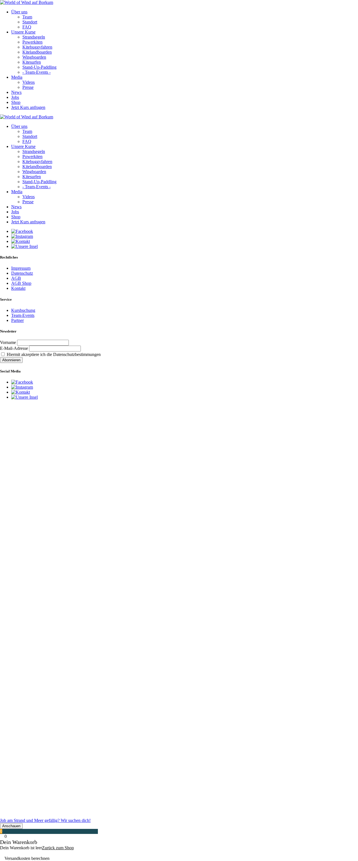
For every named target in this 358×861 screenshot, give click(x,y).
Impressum (20, 268)
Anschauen (11, 826)
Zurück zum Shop (58, 847)
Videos (28, 82)
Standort (29, 22)
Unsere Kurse (23, 32)
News (16, 92)
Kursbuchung (23, 310)
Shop (15, 102)
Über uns (19, 11)
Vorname (8, 342)
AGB (16, 278)
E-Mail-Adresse (14, 348)
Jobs (15, 97)
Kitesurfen (31, 62)
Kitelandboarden (37, 52)
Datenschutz (22, 273)
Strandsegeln (33, 37)
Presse (28, 87)
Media (16, 77)
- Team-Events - (36, 72)
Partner (17, 320)
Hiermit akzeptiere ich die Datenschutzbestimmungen (53, 354)
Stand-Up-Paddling (39, 67)
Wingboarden (34, 57)
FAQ (26, 27)
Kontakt (18, 288)
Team (27, 17)
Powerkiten (32, 42)
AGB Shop (21, 283)
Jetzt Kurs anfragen (28, 107)
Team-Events (22, 315)
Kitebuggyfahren (37, 47)
